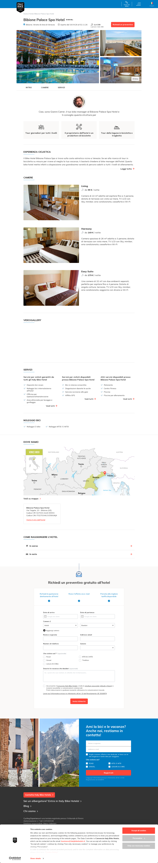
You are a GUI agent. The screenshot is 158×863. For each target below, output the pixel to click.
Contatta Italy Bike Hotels (38, 794)
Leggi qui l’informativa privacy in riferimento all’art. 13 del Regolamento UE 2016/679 (75, 694)
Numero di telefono (51, 644)
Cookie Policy (52, 852)
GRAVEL (92, 767)
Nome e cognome (50, 635)
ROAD (91, 763)
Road (48, 657)
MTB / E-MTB (116, 763)
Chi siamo (29, 811)
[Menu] (138, 4)
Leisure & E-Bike (52, 664)
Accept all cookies (138, 831)
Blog (26, 806)
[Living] (51, 202)
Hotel (31, 14)
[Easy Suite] (51, 288)
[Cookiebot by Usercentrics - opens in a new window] (15, 858)
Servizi (61, 87)
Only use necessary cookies (138, 846)
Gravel (48, 660)
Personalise (137, 838)
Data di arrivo (49, 612)
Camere (45, 87)
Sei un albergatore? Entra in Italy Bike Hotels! (51, 801)
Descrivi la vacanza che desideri (60, 669)
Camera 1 (47, 621)
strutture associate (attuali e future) (98, 686)
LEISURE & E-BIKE (118, 767)
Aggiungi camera (52, 630)
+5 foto (135, 79)
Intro (29, 87)
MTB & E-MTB (87, 657)
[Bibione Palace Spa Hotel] (58, 56)
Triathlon (85, 660)
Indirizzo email (86, 635)
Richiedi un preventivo (123, 24)
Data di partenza (87, 612)
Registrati (108, 773)
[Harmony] (51, 245)
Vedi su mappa (30, 498)
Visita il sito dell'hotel (35, 520)
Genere (83, 644)
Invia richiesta (79, 701)
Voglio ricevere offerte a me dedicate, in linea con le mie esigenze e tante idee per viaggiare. (108, 755)
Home (25, 14)
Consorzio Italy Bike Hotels (67, 686)
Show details (35, 858)
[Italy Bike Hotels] (20, 7)
